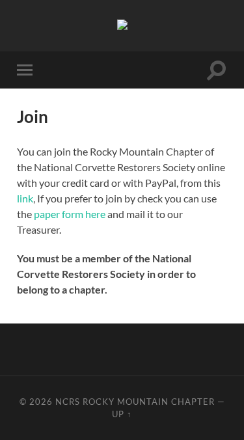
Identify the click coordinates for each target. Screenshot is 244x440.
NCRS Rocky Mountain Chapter (135, 401)
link (25, 198)
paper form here (69, 214)
